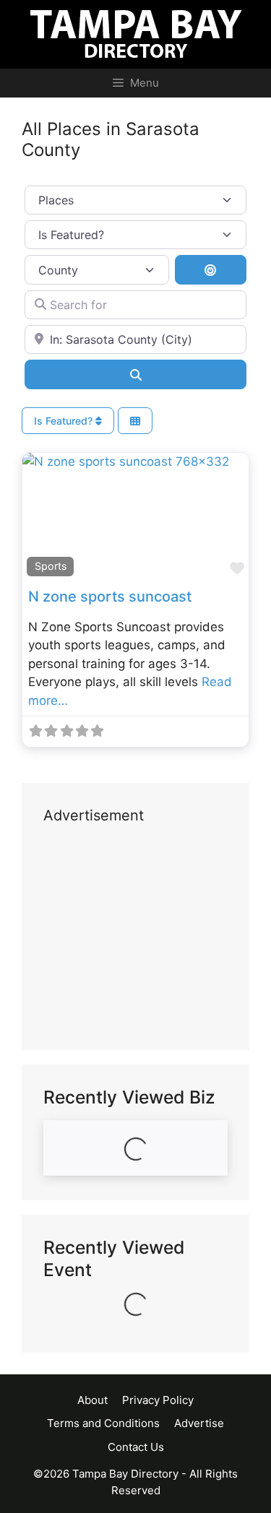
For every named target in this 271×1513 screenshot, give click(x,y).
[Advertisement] (135, 938)
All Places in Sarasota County (110, 139)
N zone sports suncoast (110, 596)
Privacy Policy (158, 1400)
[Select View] (135, 420)
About (92, 1400)
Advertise (199, 1423)
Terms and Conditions (103, 1423)
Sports (50, 566)
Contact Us (136, 1447)
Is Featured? (64, 421)
